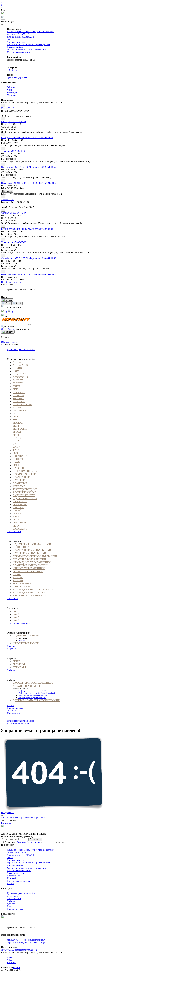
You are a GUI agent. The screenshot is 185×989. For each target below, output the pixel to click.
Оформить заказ (9, 342)
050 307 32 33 (13, 70)
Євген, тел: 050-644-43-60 (13, 121)
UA (8, 303)
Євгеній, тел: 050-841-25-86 (15, 167)
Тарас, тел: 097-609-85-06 (13, 151)
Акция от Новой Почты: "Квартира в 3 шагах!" (30, 31)
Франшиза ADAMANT (18, 34)
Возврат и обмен (15, 47)
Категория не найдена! (18, 723)
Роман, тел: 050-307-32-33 (40, 137)
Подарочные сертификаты (20, 881)
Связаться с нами (15, 873)
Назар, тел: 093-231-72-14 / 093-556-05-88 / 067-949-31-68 (29, 183)
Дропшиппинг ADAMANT (20, 36)
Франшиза (12, 710)
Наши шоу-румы (15, 708)
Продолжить (7, 812)
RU (19, 303)
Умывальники (14, 898)
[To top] (2, 815)
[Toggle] (3, 105)
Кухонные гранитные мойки (21, 721)
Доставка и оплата (16, 42)
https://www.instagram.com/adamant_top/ (26, 942)
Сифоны (11, 901)
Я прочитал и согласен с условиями (34, 842)
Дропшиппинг (14, 713)
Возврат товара (14, 875)
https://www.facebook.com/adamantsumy (26, 940)
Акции (10, 705)
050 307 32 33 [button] (7, 950)
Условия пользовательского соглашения (26, 49)
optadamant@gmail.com (18, 77)
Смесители (12, 896)
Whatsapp (11, 962)
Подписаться (35, 839)
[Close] (2, 24)
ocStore (16, 967)
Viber (9, 957)
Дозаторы (11, 903)
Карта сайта (13, 878)
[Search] (29, 324)
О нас (10, 39)
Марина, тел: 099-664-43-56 (42, 167)
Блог (9, 906)
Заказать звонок (23, 329)
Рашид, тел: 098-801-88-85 (14, 137)
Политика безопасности (19, 52)
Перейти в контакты (11, 282)
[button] (92, 7)
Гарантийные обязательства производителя (28, 44)
